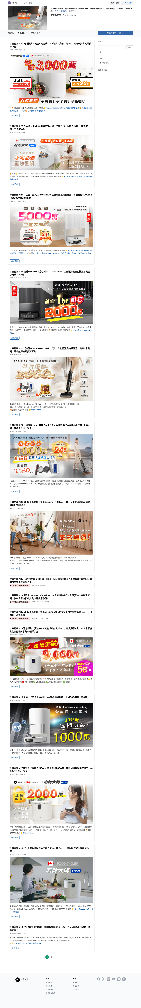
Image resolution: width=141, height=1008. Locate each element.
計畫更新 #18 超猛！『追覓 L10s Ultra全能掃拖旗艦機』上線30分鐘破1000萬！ (49, 697)
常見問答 (35, 33)
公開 (101, 58)
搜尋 (100, 41)
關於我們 (76, 982)
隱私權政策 (50, 989)
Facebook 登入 (127, 3)
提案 (30, 3)
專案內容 (11, 33)
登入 (112, 3)
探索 (25, 3)
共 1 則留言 (15, 948)
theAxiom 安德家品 (61, 11)
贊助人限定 (104, 63)
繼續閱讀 (14, 116)
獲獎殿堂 (76, 989)
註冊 (118, 3)
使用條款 (49, 986)
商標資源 (76, 986)
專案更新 (23, 33)
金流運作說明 (50, 993)
